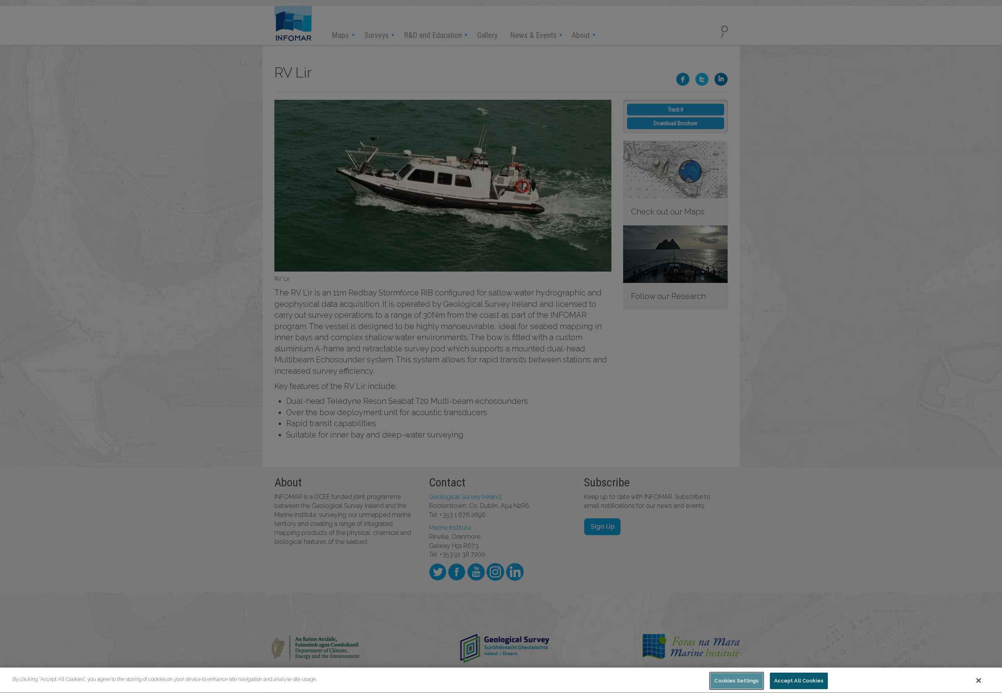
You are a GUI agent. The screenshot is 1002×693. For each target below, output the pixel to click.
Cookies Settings (736, 681)
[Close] (979, 680)
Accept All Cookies (799, 681)
